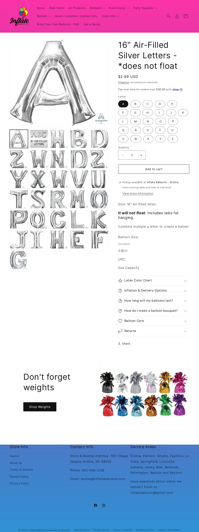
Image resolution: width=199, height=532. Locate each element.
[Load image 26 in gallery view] (19, 240)
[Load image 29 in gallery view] (79, 240)
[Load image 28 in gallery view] (59, 240)
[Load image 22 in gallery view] (39, 219)
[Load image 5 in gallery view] (99, 139)
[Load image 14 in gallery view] (79, 179)
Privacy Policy (19, 483)
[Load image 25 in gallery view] (99, 219)
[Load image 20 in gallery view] (99, 199)
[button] (97, 8)
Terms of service (122, 530)
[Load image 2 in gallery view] (39, 139)
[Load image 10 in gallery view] (99, 159)
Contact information (169, 530)
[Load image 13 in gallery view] (59, 179)
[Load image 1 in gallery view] (19, 139)
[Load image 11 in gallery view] (19, 179)
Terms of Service (21, 469)
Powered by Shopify (58, 530)
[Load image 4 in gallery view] (79, 139)
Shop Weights (40, 407)
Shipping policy (145, 530)
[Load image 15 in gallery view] (99, 179)
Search (14, 456)
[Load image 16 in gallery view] (19, 199)
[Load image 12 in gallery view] (39, 179)
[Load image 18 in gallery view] (59, 199)
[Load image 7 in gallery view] (39, 159)
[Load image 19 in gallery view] (79, 199)
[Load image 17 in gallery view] (39, 199)
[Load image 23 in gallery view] (59, 219)
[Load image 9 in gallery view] (79, 159)
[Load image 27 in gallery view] (39, 240)
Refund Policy (19, 476)
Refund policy (82, 530)
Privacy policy (101, 530)
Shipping (123, 82)
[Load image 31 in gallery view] (19, 260)
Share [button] (126, 343)
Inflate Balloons (37, 530)
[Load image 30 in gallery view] (99, 240)
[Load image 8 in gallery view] (59, 159)
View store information (137, 193)
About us (16, 462)
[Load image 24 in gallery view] (79, 219)
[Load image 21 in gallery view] (19, 219)
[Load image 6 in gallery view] (19, 159)
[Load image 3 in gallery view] (59, 139)
